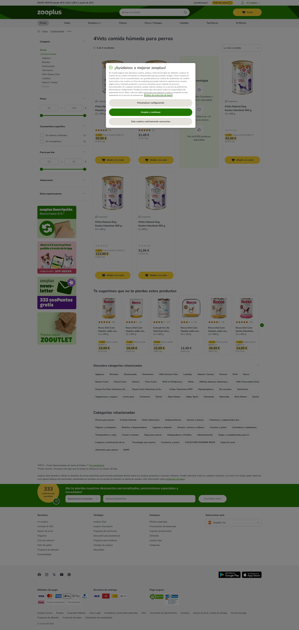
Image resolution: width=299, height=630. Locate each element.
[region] (150, 95)
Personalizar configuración (150, 102)
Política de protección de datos (158, 95)
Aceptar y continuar (151, 112)
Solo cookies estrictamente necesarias (150, 121)
